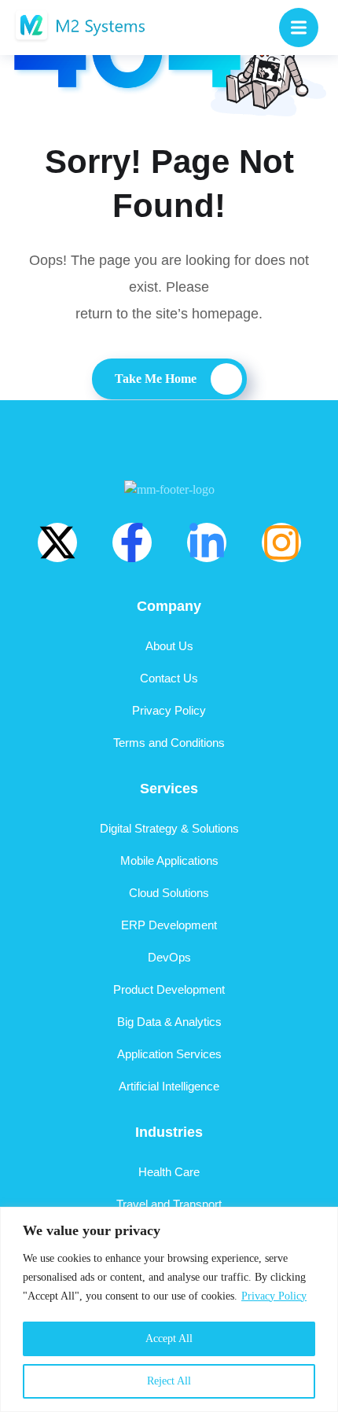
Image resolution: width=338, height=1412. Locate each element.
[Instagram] (281, 542)
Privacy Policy (274, 1296)
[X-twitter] (57, 542)
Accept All (169, 1338)
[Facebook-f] (132, 542)
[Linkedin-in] (206, 542)
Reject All (169, 1381)
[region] (169, 1309)
